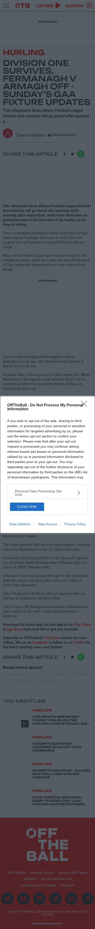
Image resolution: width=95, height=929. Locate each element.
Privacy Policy (75, 524)
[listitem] (47, 492)
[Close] (85, 405)
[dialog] (47, 464)
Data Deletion (20, 524)
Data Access (47, 524)
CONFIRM (27, 507)
